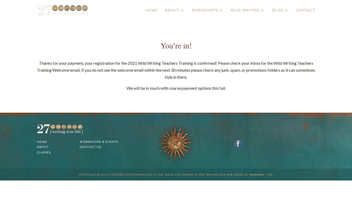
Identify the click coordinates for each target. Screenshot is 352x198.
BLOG (278, 10)
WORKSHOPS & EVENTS (99, 141)
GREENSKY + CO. (261, 175)
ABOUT (172, 10)
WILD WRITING (245, 10)
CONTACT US (90, 147)
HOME (152, 10)
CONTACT (305, 10)
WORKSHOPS (205, 10)
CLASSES (44, 152)
